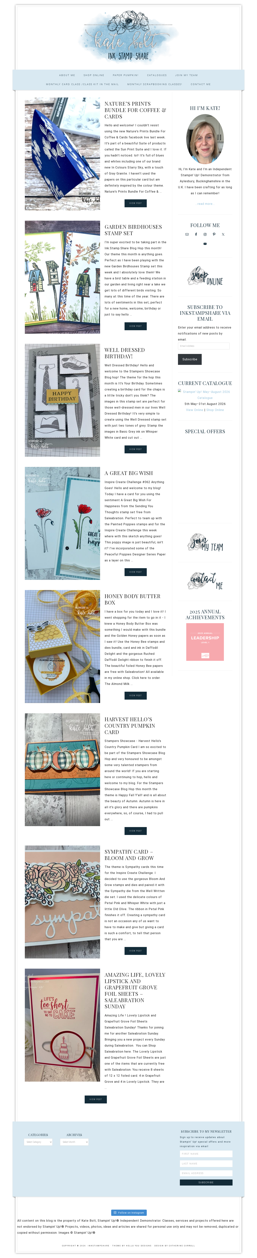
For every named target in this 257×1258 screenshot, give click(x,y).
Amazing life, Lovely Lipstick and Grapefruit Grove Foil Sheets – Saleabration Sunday (135, 990)
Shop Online (215, 410)
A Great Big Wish (129, 472)
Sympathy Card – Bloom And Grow (129, 854)
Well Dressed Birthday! (125, 353)
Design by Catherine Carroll (174, 1246)
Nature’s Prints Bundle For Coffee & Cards (135, 110)
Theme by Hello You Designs (132, 1246)
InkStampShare (128, 37)
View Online (194, 410)
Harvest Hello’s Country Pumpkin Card (130, 725)
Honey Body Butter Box (133, 599)
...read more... (205, 204)
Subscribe (189, 359)
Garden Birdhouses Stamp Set (133, 229)
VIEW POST (135, 203)
